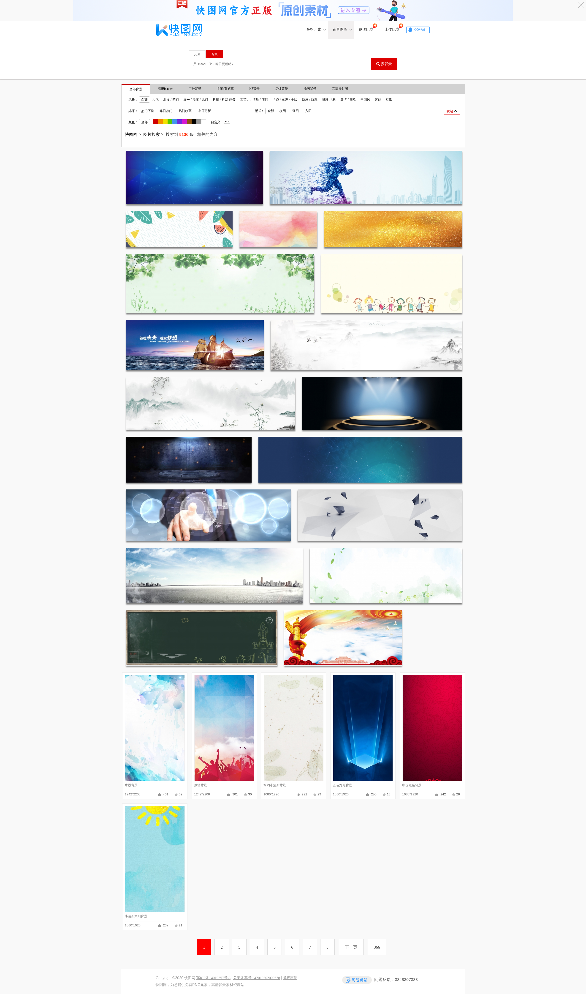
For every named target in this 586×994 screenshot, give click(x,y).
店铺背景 (281, 88)
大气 (155, 99)
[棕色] (189, 121)
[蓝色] (174, 121)
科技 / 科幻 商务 (224, 99)
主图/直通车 (225, 88)
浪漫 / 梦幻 (171, 99)
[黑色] (194, 121)
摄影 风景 (329, 99)
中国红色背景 (411, 785)
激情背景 (200, 785)
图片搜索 (151, 134)
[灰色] (198, 121)
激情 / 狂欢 (348, 99)
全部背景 (135, 89)
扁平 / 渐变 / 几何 (195, 99)
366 (377, 947)
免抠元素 (314, 29)
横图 (282, 111)
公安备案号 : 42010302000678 (256, 978)
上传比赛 (392, 29)
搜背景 (386, 64)
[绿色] (170, 121)
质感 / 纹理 (309, 99)
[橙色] (160, 121)
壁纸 (389, 99)
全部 (144, 99)
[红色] (155, 121)
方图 (308, 111)
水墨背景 (131, 785)
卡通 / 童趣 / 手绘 (285, 99)
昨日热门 (166, 111)
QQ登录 (419, 29)
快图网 (131, 134)
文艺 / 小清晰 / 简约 (254, 99)
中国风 (365, 99)
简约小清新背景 (274, 785)
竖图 (295, 111)
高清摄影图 (340, 88)
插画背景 (310, 88)
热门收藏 (185, 111)
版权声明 (290, 978)
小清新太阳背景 (136, 916)
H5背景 (254, 88)
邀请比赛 (366, 29)
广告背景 (194, 88)
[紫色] (179, 121)
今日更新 (204, 111)
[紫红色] (184, 121)
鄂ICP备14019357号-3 (213, 978)
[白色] (203, 122)
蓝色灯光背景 (342, 785)
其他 (378, 99)
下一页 (351, 947)
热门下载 (147, 111)
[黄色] (165, 121)
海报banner (165, 88)
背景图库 (340, 29)
